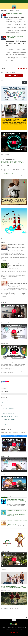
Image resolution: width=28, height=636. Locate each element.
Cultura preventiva (10, 510)
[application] (14, 464)
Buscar (2, 80)
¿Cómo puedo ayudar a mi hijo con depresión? (10, 608)
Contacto (3, 405)
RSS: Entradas (3, 386)
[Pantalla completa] (25, 471)
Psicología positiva (10, 514)
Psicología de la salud (10, 36)
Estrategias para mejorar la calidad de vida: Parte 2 (16, 516)
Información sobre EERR (18, 161)
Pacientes (16, 168)
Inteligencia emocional (11, 500)
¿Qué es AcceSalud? (5, 424)
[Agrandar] (25, 88)
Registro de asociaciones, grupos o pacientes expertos (13, 410)
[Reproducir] (2, 471)
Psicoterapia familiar (19, 162)
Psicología (8, 13)
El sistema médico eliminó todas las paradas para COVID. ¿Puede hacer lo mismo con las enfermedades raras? (16, 246)
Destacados (7, 161)
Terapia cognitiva (14, 13)
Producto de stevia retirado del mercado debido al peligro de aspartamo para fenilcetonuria (17, 265)
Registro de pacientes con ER (8, 413)
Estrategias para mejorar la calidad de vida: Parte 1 (16, 525)
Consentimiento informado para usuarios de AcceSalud (12, 402)
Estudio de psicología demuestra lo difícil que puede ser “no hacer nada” (16, 43)
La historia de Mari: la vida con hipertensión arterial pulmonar (13, 175)
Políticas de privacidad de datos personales (10, 416)
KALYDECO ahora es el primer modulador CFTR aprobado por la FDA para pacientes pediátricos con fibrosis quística (17, 283)
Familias (11, 161)
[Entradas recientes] (4, 496)
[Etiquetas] (24, 496)
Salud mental (10, 524)
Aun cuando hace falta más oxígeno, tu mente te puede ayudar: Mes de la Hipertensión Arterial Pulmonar (16, 505)
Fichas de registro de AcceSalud (8, 408)
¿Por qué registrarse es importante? (8, 421)
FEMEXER (13, 365)
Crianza (2, 161)
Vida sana (20, 13)
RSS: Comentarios (4, 388)
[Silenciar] (23, 471)
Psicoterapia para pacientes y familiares (18, 587)
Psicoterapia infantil (5, 587)
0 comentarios (3, 260)
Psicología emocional (18, 501)
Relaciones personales (19, 514)
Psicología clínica (10, 501)
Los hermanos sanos (5, 165)
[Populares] (10, 496)
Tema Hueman (19, 629)
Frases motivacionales (19, 499)
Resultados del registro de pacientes (8, 419)
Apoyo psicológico (5, 399)
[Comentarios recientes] (17, 496)
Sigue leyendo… (10, 372)
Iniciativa (12, 168)
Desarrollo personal (11, 499)
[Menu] (26, 1)
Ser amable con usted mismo (15, 17)
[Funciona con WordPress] (10, 629)
